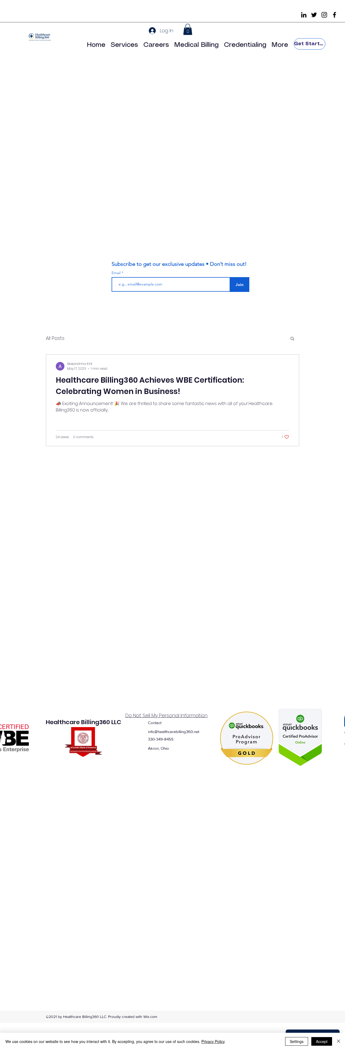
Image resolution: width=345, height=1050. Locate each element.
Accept (321, 1041)
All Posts (55, 338)
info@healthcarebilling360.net (173, 731)
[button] (187, 29)
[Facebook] (334, 15)
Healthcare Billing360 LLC (83, 722)
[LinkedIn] (304, 15)
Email (117, 273)
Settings (296, 1041)
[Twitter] (314, 15)
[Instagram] (324, 15)
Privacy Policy (213, 1041)
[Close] (338, 1041)
